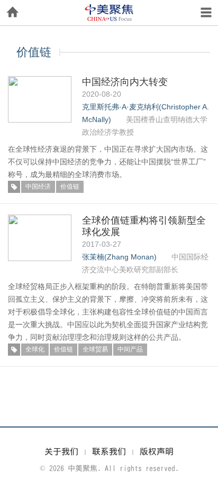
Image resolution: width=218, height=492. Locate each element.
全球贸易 (95, 349)
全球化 (34, 349)
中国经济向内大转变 (125, 82)
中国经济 (38, 186)
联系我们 (109, 451)
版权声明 (157, 451)
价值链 (69, 186)
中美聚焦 (109, 12)
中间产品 (130, 349)
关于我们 (61, 451)
